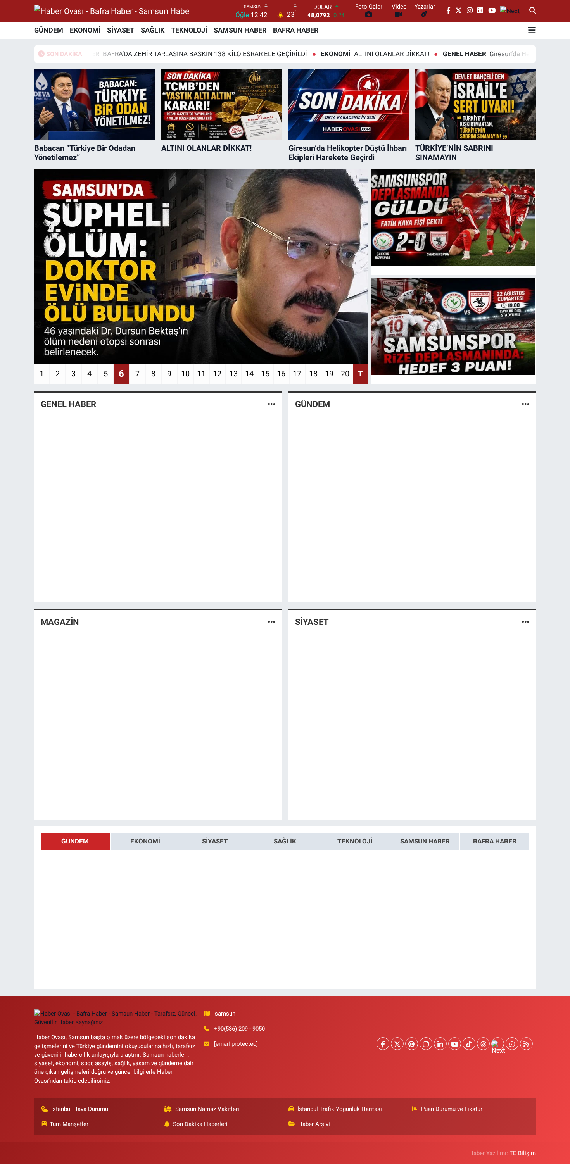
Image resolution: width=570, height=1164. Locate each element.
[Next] (497, 1043)
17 (297, 373)
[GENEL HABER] (271, 404)
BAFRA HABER (295, 30)
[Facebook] (383, 1043)
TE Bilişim (523, 1153)
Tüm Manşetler (69, 1124)
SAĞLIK (152, 30)
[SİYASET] (525, 622)
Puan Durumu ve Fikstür (451, 1108)
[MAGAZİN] (271, 622)
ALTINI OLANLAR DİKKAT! (332, 54)
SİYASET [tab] (215, 841)
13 (233, 373)
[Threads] (483, 1043)
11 (201, 373)
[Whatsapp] (512, 1043)
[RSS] (526, 1043)
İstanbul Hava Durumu (79, 1108)
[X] (397, 1043)
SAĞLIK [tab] (285, 841)
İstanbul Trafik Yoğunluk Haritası (339, 1108)
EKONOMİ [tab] (145, 841)
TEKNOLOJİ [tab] (355, 841)
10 (185, 373)
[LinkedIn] (440, 1043)
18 (313, 373)
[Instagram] (426, 1043)
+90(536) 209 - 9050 (239, 1028)
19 (329, 373)
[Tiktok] (469, 1043)
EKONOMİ (85, 30)
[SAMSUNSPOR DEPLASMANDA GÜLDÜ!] (453, 217)
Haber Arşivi (314, 1124)
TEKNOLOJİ (189, 30)
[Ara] (532, 11)
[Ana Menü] (532, 30)
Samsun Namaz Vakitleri (207, 1108)
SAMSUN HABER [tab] (425, 841)
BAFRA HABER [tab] (494, 841)
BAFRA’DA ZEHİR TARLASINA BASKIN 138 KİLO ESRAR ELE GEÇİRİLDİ (136, 54)
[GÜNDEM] (525, 404)
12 (217, 373)
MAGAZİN (60, 622)
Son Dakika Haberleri (200, 1124)
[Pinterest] (411, 1043)
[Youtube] (454, 1043)
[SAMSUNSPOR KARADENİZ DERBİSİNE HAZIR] (453, 326)
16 (281, 373)
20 (345, 373)
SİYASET (120, 30)
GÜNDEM (48, 30)
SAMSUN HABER (240, 30)
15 (265, 373)
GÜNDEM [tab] (75, 841)
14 (249, 373)
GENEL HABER (68, 404)
